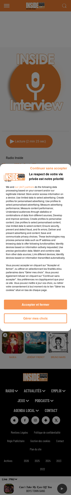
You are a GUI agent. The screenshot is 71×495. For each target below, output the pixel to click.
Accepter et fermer (35, 304)
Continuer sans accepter (48, 168)
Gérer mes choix (35, 318)
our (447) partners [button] (24, 186)
